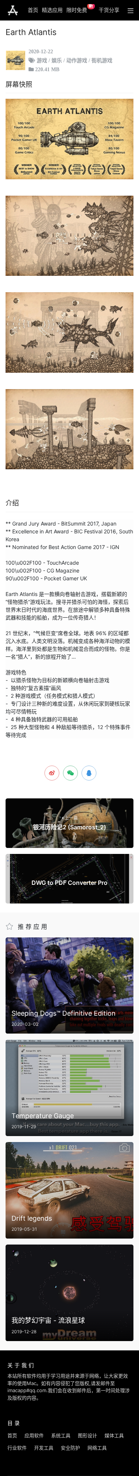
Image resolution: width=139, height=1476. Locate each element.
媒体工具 (114, 1435)
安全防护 (70, 1448)
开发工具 (43, 1448)
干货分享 (109, 10)
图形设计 (87, 1435)
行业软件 (17, 1448)
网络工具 (97, 1448)
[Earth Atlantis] (69, 139)
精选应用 (52, 10)
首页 (33, 10)
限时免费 (79, 8)
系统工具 (60, 1435)
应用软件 (34, 1435)
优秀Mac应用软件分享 (13, 10)
